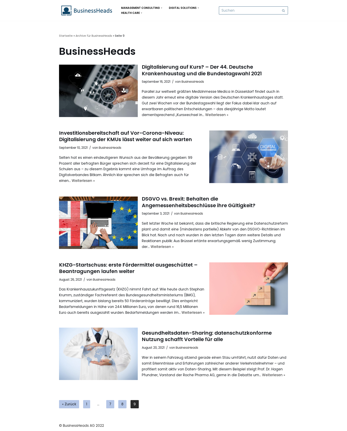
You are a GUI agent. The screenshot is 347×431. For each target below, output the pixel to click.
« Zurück (69, 404)
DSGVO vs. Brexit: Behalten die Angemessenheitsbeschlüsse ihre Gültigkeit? (198, 202)
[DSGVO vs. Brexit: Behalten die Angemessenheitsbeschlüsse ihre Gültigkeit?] (98, 223)
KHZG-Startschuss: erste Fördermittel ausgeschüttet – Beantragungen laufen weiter (128, 268)
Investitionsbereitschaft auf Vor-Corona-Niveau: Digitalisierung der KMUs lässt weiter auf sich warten (125, 136)
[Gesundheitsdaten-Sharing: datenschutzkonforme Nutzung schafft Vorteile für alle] (98, 354)
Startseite (66, 36)
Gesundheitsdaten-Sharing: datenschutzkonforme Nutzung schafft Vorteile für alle (207, 336)
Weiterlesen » (216, 114)
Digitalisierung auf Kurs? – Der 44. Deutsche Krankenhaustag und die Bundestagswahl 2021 (202, 70)
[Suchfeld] (283, 10)
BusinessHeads (193, 81)
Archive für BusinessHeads (94, 36)
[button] (161, 8)
